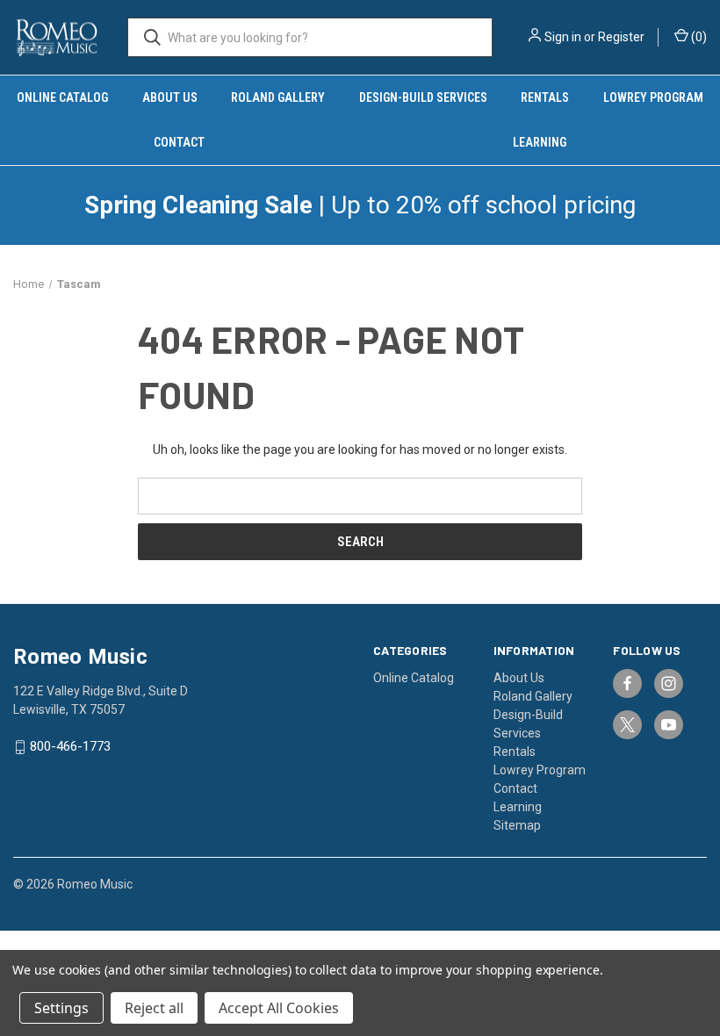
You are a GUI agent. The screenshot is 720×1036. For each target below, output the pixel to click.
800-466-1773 (70, 747)
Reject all (154, 1008)
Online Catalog (62, 97)
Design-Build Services (423, 97)
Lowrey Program (539, 770)
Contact (179, 142)
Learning (517, 807)
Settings (61, 1008)
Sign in (562, 37)
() (697, 37)
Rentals (545, 97)
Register (621, 37)
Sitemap (517, 825)
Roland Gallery (278, 97)
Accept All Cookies (279, 1008)
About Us (170, 97)
